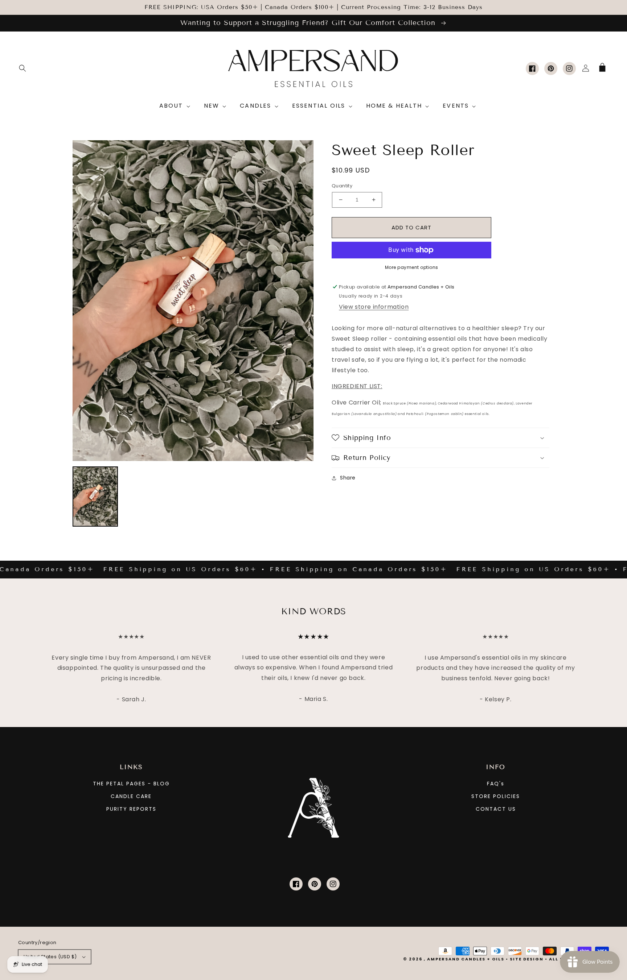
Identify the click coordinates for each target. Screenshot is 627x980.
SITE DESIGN (527, 959)
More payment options (411, 267)
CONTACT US (496, 809)
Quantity (342, 185)
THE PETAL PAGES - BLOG (131, 783)
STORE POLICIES (495, 796)
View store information (374, 307)
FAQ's (495, 783)
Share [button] (348, 477)
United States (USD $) (50, 956)
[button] (22, 68)
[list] (193, 300)
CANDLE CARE (131, 796)
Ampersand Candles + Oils (465, 959)
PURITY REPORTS (131, 809)
